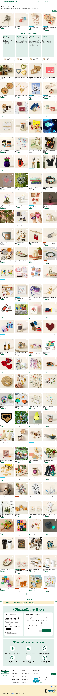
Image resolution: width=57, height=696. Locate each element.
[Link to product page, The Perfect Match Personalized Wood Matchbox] (50, 19)
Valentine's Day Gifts (17, 689)
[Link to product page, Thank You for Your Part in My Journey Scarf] (35, 107)
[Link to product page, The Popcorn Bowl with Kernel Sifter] (50, 434)
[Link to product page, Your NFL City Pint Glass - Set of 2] (21, 581)
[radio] (6, 617)
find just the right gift (46, 630)
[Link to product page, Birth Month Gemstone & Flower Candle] (35, 399)
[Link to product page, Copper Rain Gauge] (21, 417)
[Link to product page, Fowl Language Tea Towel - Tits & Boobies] (50, 399)
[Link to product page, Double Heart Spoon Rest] (50, 363)
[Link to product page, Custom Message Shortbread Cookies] (7, 470)
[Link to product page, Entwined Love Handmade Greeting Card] (35, 70)
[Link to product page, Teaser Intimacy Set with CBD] (7, 345)
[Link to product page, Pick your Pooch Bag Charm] (21, 235)
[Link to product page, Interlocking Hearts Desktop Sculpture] (50, 271)
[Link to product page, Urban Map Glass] (21, 507)
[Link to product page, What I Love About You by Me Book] (50, 70)
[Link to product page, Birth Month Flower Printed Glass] (35, 345)
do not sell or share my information (7, 693)
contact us (5, 675)
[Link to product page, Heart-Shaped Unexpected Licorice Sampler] (50, 143)
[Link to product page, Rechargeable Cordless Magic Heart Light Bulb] (50, 198)
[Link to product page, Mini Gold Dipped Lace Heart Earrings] (50, 290)
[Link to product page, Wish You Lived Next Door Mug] (50, 417)
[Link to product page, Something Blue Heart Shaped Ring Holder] (21, 345)
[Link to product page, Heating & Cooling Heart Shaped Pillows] (35, 216)
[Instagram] (55, 686)
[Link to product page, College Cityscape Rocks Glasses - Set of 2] (35, 507)
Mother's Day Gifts (10, 689)
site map (2, 691)
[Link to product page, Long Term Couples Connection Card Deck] (21, 107)
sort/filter (54, 10)
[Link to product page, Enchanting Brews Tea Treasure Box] (7, 453)
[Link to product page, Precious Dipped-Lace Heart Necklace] (21, 88)
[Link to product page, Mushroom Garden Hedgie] (21, 453)
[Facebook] (51, 686)
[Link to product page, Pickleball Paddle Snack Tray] (7, 525)
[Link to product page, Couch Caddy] (7, 488)
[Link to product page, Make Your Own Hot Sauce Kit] (21, 470)
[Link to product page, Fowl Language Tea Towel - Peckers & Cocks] (50, 381)
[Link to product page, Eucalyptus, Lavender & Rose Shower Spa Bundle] (7, 507)
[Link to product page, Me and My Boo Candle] (35, 253)
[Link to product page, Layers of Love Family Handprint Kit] (35, 453)
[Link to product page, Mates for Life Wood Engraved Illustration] (7, 70)
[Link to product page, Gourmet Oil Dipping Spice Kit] (35, 562)
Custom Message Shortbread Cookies (35, 58)
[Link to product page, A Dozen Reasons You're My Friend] (50, 88)
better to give (14, 673)
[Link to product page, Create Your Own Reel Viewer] (35, 326)
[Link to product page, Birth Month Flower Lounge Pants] (50, 470)
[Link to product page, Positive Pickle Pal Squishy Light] (35, 417)
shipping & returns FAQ (26, 673)
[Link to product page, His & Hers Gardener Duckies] (21, 308)
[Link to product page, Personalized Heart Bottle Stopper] (35, 161)
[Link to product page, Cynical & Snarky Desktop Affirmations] (35, 143)
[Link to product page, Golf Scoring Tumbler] (7, 543)
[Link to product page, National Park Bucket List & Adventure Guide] (21, 543)
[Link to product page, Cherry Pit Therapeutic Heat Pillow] (21, 488)
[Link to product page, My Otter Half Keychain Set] (7, 19)
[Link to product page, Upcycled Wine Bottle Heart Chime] (7, 216)
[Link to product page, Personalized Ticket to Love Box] (35, 198)
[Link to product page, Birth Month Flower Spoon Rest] (35, 381)
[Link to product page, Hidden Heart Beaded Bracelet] (50, 180)
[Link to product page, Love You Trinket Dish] (7, 88)
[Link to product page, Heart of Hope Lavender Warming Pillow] (50, 326)
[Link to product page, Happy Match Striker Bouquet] (7, 161)
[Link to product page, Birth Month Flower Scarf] (35, 363)
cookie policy (26, 691)
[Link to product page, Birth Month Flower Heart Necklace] (35, 525)
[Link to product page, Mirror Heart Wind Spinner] (21, 180)
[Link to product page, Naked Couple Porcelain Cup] (21, 198)
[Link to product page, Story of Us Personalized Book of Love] (7, 326)
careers (13, 676)
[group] (38, 622)
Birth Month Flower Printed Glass (9, 58)
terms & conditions (7, 691)
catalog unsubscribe (25, 679)
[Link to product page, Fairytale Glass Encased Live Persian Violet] (7, 198)
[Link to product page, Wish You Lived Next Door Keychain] (50, 235)
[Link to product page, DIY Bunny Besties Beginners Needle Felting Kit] (7, 434)
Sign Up (53, 674)
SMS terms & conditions (14, 691)
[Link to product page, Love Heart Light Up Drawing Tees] (7, 180)
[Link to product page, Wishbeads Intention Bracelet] (50, 253)
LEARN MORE (42, 682)
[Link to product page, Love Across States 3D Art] (21, 290)
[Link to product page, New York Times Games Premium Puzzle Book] (21, 525)
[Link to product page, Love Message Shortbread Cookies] (35, 126)
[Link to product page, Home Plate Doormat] (7, 417)
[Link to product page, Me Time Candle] (21, 326)
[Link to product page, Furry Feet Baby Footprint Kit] (35, 488)
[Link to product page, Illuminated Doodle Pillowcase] (50, 126)
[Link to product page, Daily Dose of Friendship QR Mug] (21, 363)
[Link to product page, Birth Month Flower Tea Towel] (50, 581)
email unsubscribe (25, 676)
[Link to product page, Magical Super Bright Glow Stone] (50, 525)
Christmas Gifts (23, 689)
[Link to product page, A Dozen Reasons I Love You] (35, 19)
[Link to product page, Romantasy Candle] (35, 470)
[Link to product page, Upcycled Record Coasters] (21, 399)
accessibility (24, 682)
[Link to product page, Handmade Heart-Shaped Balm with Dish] (21, 70)
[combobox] (26, 2)
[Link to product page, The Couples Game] (21, 143)
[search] (16, 2)
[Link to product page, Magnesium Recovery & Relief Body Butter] (21, 434)
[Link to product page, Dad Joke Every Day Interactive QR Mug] (35, 581)
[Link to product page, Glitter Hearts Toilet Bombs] (7, 143)
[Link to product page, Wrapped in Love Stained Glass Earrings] (35, 235)
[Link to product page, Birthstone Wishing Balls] (7, 399)
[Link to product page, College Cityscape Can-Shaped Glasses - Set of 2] (21, 562)
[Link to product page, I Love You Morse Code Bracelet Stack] (7, 126)
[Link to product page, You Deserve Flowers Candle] (21, 126)
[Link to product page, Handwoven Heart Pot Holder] (7, 363)
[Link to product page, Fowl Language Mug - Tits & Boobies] (50, 507)
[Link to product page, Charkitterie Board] (7, 381)
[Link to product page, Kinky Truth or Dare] (7, 308)
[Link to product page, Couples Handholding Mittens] (50, 161)
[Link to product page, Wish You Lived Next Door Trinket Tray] (21, 253)
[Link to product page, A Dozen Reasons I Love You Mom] (35, 434)
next (28, 593)
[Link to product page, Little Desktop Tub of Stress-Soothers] (35, 290)
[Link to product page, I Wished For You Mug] (7, 235)
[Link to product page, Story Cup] (50, 107)
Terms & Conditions (47, 671)
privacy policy (21, 691)
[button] (12, 13)
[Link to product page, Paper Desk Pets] (35, 543)
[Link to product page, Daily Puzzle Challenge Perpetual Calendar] (50, 543)
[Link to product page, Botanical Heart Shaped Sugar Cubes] (7, 253)
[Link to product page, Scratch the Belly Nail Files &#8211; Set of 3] (21, 381)
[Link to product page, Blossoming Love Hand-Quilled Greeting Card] (35, 308)
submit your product (15, 682)
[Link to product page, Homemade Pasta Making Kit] (7, 290)
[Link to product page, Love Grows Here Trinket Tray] (7, 562)
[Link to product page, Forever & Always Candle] (50, 216)
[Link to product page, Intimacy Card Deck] (50, 308)
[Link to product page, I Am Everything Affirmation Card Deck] (35, 271)
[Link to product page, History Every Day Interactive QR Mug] (50, 562)
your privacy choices (38, 691)
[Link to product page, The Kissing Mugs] (21, 19)
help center (5, 672)
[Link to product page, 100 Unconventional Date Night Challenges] (21, 271)
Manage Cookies (31, 691)
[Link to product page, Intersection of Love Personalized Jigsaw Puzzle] (35, 88)
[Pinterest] (53, 686)
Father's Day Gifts (4, 689)
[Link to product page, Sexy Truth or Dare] (21, 161)
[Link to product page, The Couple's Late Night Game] (21, 216)
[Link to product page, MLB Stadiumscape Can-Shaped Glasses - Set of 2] (50, 488)
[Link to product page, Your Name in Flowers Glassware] (7, 271)
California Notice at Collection (19, 693)
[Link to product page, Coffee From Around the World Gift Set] (7, 581)
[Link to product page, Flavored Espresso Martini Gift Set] (7, 107)
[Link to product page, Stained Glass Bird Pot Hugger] (50, 453)
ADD (40, 630)
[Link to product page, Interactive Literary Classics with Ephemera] (35, 180)
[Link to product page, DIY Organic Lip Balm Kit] (50, 345)
